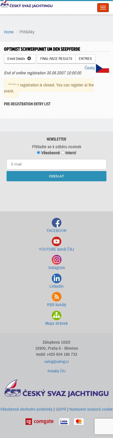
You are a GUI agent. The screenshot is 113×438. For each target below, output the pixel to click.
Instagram (56, 267)
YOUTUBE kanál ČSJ (56, 249)
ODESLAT (56, 176)
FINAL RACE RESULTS (56, 59)
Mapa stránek (56, 323)
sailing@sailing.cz (56, 362)
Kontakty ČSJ (57, 371)
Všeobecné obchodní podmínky (26, 409)
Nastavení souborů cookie (91, 409)
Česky (90, 68)
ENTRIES (85, 59)
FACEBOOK (56, 230)
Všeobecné (50, 153)
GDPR (61, 409)
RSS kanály (56, 304)
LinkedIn (56, 286)
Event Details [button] (17, 59)
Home (9, 32)
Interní (70, 153)
